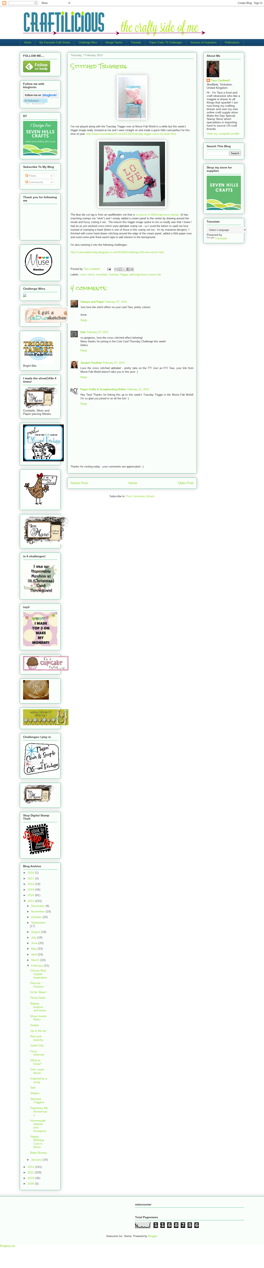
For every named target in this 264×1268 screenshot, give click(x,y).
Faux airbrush (37, 1053)
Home (27, 42)
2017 (31, 878)
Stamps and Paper (92, 301)
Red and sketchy (36, 1038)
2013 (31, 901)
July (34, 937)
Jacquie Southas (91, 362)
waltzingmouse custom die (145, 274)
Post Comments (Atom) (140, 496)
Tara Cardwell (220, 80)
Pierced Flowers (37, 984)
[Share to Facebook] (128, 269)
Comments (35, 182)
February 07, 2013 (116, 301)
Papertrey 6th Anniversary (39, 1111)
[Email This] (116, 269)
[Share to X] (124, 269)
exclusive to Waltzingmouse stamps (157, 214)
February (37, 965)
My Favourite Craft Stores (54, 42)
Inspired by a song (38, 1080)
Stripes (34, 1093)
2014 (31, 895)
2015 (31, 889)
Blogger (152, 1236)
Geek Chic (37, 1045)
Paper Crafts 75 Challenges (165, 42)
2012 (31, 1166)
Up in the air (38, 1030)
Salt (32, 1087)
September (38, 922)
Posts (32, 175)
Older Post (185, 483)
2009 (31, 1183)
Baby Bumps (38, 1152)
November (38, 911)
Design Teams (114, 42)
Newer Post (79, 483)
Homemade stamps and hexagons (38, 1126)
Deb (82, 332)
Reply (83, 320)
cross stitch (87, 274)
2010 (31, 1178)
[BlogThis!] (120, 269)
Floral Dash (37, 997)
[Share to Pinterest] (132, 269)
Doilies (34, 1025)
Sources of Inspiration (203, 42)
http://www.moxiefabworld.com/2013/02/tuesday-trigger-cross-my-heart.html (131, 133)
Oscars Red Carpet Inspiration (38, 974)
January (36, 1159)
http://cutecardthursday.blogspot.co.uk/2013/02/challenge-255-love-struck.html (117, 252)
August (36, 932)
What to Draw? (36, 1062)
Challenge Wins (88, 42)
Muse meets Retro (38, 1017)
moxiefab (101, 274)
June (34, 943)
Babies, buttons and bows (38, 1007)
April (34, 954)
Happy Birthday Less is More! (37, 1141)
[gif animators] (36, 698)
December (38, 905)
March (35, 960)
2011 (31, 1172)
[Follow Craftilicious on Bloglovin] (41, 97)
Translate (221, 238)
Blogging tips (7, 1245)
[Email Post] (109, 268)
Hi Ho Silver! (38, 992)
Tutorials (136, 42)
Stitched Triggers (37, 1100)
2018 (31, 872)
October (36, 917)
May (34, 948)
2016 (31, 884)
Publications (232, 42)
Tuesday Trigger (117, 274)
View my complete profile (223, 133)
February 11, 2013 (138, 389)
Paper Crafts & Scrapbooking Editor (103, 389)
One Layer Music (37, 1071)
